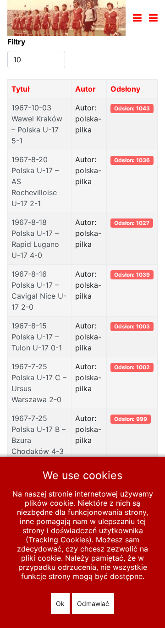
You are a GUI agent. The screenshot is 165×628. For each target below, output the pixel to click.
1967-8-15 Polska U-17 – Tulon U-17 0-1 (36, 336)
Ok (60, 603)
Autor (85, 88)
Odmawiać (93, 603)
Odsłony (125, 88)
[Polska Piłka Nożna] (66, 17)
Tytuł (20, 88)
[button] (153, 18)
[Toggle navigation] (137, 18)
